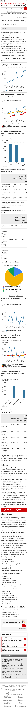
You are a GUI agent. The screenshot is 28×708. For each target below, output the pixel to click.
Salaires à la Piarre (7, 578)
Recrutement (11, 686)
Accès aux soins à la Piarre (9, 599)
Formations (6, 635)
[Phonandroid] (20, 706)
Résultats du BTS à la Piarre (9, 616)
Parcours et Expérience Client (10, 650)
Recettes (3, 28)
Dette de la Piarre (7, 510)
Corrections (6, 689)
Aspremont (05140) (7, 566)
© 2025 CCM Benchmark (14, 690)
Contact (6, 686)
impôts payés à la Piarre (16, 296)
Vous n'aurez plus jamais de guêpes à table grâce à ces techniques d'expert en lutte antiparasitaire (12, 660)
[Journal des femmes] (7, 697)
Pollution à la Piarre (7, 603)
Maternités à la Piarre (8, 595)
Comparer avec (5, 24)
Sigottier (9, 11)
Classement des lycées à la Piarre (11, 589)
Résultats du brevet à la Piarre (10, 614)
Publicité (24, 685)
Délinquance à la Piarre (8, 601)
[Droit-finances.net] (20, 700)
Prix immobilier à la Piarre (9, 580)
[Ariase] (7, 706)
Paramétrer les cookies (6, 688)
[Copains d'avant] (7, 703)
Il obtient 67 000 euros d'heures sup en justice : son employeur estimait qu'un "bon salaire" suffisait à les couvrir (13, 665)
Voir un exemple (22, 628)
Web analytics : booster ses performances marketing (10, 645)
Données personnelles (19, 686)
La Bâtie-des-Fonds (17, 11)
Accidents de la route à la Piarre (11, 586)
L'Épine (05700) (6, 568)
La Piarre (24, 3)
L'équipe (13, 685)
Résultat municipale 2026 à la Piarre (12, 610)
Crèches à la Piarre (7, 593)
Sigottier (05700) (7, 559)
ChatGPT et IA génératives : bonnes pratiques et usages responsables (12, 639)
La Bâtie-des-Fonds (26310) (9, 561)
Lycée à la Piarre (6, 591)
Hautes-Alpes (16, 3)
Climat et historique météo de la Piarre (13, 584)
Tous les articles (20, 688)
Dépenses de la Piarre (19, 510)
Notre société (19, 685)
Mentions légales (13, 689)
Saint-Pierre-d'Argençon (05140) (11, 563)
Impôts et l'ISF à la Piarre (9, 582)
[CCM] (20, 697)
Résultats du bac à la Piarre (9, 612)
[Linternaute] (7, 700)
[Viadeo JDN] (20, 703)
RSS (25, 688)
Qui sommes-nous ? (6, 685)
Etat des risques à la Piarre (9, 597)
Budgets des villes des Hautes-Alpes (12, 570)
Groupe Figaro (21, 689)
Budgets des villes (8, 3)
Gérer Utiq (14, 688)
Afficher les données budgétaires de (10, 20)
